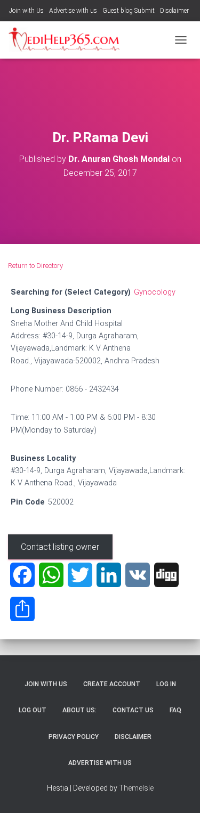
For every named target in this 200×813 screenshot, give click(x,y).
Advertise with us (73, 10)
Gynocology (154, 292)
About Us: (79, 710)
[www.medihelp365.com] (69, 40)
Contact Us (133, 710)
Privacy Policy (74, 737)
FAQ (175, 710)
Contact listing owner (60, 547)
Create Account (111, 684)
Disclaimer (174, 10)
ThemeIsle (136, 788)
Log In (166, 684)
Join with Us (26, 10)
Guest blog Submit (128, 10)
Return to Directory (35, 266)
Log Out (32, 710)
